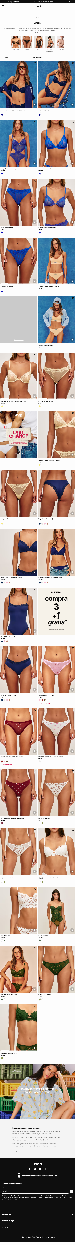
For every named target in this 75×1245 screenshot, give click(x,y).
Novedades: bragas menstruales (43, 2)
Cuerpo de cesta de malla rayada (9, 168)
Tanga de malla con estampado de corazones (12, 756)
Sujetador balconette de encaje (9, 994)
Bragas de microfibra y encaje (8, 695)
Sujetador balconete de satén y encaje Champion (13, 110)
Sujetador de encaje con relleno (9, 1053)
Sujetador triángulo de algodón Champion (49, 286)
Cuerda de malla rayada (7, 286)
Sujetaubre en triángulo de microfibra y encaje (50, 577)
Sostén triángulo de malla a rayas (46, 168)
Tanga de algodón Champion (45, 345)
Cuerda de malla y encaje (7, 877)
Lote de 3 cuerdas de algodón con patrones (12, 818)
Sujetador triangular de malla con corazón (49, 460)
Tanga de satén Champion (45, 110)
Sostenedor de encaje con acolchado (48, 877)
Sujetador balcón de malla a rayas (47, 227)
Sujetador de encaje (6, 935)
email (3, 1187)
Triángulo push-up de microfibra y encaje (11, 577)
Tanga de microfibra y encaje (45, 519)
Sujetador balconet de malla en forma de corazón (13, 401)
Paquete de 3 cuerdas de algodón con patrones (50, 756)
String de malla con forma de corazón (10, 519)
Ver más (14, 1151)
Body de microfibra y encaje (8, 636)
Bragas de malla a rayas (7, 227)
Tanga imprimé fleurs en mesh (46, 695)
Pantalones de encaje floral (45, 818)
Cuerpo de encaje (43, 935)
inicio (37, 17)
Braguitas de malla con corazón (46, 401)
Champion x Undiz (13, 2)
